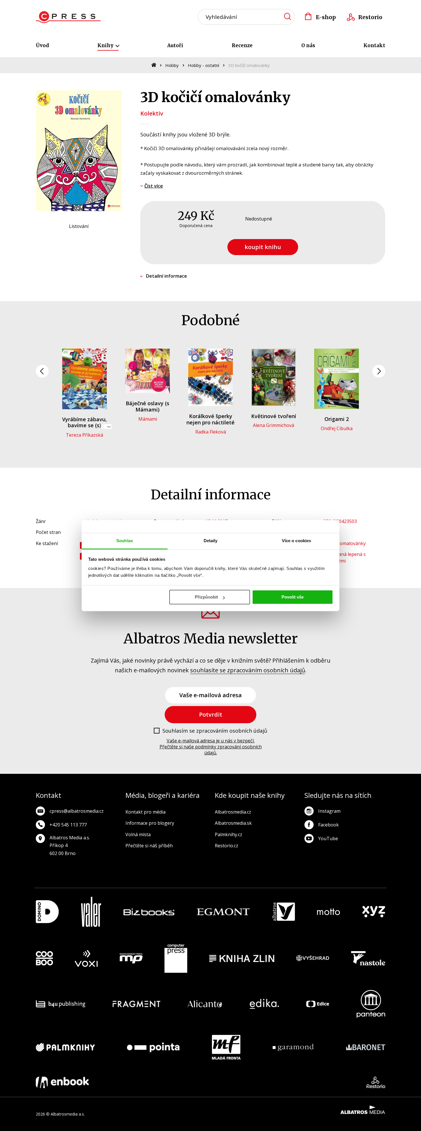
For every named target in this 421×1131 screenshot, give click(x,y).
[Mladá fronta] (226, 1047)
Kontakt (374, 45)
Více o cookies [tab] (296, 540)
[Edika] (264, 1003)
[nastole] (368, 958)
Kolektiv (151, 113)
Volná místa (138, 834)
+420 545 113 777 (68, 825)
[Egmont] (223, 911)
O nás (308, 45)
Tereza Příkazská (84, 435)
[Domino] (47, 911)
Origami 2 (336, 419)
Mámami (147, 419)
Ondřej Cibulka (337, 428)
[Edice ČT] (318, 1003)
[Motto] (328, 911)
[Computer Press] (176, 958)
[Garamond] (293, 1047)
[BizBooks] (149, 911)
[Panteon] (371, 1003)
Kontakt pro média (145, 812)
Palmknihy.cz (228, 834)
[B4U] (60, 1003)
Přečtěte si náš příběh (149, 845)
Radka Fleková (210, 432)
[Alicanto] (205, 1003)
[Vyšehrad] (313, 958)
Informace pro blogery (149, 823)
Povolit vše (293, 597)
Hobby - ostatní (203, 65)
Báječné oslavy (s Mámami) (147, 406)
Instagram (329, 811)
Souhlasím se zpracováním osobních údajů (214, 731)
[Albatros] (283, 911)
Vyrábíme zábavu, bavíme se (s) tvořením (84, 425)
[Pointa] (153, 1047)
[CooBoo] (44, 958)
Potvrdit (210, 714)
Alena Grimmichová (273, 425)
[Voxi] (86, 958)
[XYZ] (374, 911)
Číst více (153, 186)
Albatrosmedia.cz (233, 812)
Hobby (172, 65)
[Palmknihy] (65, 1047)
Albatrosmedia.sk (233, 823)
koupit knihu (263, 247)
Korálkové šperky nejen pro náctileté (210, 419)
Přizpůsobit (206, 597)
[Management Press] (131, 958)
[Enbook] (62, 1082)
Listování (78, 226)
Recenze (242, 45)
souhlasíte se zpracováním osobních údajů (247, 670)
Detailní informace (166, 276)
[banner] (68, 17)
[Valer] (91, 911)
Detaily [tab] (211, 540)
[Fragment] (136, 1003)
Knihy (106, 45)
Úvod (42, 45)
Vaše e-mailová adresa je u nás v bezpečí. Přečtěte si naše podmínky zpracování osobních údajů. (211, 747)
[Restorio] (376, 1082)
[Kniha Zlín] (241, 958)
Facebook (328, 825)
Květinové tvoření (273, 416)
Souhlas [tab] (124, 540)
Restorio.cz (226, 845)
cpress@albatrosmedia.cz (77, 811)
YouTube (328, 838)
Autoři (175, 45)
